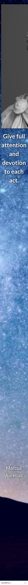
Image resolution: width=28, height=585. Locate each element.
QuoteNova (6, 583)
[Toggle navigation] (25, 582)
